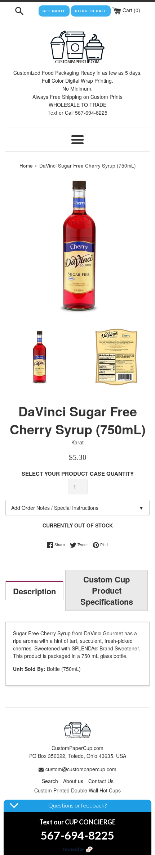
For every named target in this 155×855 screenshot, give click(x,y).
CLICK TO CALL (91, 11)
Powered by (74, 849)
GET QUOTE (54, 11)
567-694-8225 (77, 835)
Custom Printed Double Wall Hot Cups (77, 790)
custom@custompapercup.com (80, 769)
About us (73, 781)
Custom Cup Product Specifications (106, 590)
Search (50, 781)
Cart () (130, 10)
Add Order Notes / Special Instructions (77, 507)
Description (34, 591)
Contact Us (101, 781)
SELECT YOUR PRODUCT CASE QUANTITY (78, 473)
